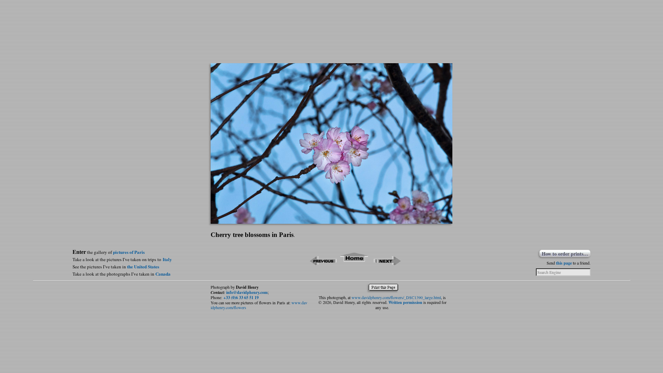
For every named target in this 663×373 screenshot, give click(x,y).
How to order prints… (565, 253)
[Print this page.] (385, 289)
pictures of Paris (129, 252)
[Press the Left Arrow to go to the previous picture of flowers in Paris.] (323, 263)
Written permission (405, 302)
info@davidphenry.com (247, 292)
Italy (167, 259)
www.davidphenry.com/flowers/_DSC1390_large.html (396, 297)
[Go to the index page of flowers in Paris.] (354, 263)
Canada (163, 273)
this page (564, 263)
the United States (143, 266)
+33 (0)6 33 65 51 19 (241, 297)
